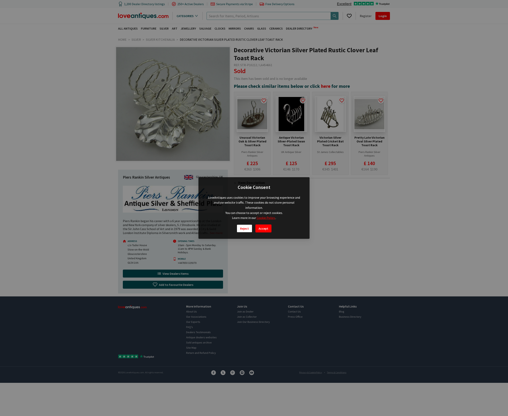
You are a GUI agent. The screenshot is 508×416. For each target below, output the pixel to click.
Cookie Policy (266, 218)
